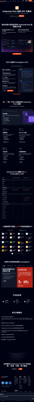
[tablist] (17, 265)
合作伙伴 (29, 382)
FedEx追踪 (25, 391)
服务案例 (29, 380)
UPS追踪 (20, 391)
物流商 (11, 1)
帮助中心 (20, 381)
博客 (19, 380)
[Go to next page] (23, 253)
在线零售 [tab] (4, 265)
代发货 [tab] (24, 265)
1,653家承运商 (27, 189)
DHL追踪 (30, 391)
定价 (21, 1)
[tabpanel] (17, 277)
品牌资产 (20, 382)
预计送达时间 (25, 381)
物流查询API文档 (21, 379)
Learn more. (6, 396)
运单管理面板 (16, 380)
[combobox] (22, 230)
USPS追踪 (15, 391)
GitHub (25, 197)
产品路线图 (29, 381)
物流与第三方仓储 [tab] (10, 265)
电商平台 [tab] (19, 265)
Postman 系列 (26, 199)
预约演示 (30, 0)
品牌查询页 (15, 381)
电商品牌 (25, 382)
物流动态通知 (16, 382)
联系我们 (29, 379)
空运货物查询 (16, 379)
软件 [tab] (15, 265)
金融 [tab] (30, 265)
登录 (23, 0)
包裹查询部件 (25, 379)
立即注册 (26, 0)
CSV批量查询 (25, 380)
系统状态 (29, 385)
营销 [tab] (27, 265)
